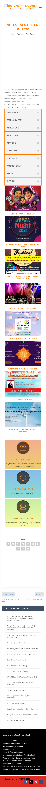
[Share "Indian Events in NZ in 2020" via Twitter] (13, 543)
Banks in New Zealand (12, 763)
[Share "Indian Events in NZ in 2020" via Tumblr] (23, 543)
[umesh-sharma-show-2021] (23, 211)
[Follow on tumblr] (41, 782)
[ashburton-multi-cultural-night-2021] (23, 241)
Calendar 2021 (23, 489)
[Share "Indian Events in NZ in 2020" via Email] (23, 548)
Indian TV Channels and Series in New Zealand (21, 769)
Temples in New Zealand (13, 746)
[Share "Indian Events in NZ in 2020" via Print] (28, 548)
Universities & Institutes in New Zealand (19, 755)
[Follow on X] (31, 782)
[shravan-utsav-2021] (23, 396)
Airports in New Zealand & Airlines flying (19, 758)
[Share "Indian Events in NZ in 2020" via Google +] (18, 543)
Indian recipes (8, 749)
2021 (13, 34)
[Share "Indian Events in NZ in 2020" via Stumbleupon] (18, 548)
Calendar (23, 459)
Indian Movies (23, 518)
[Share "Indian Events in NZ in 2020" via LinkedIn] (32, 543)
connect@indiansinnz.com (14, 101)
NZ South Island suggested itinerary (17, 761)
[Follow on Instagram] (36, 782)
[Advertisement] (23, 64)
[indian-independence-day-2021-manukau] (23, 426)
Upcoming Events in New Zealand (16, 735)
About (5, 740)
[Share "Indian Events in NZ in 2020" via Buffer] (37, 543)
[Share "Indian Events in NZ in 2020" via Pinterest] (28, 543)
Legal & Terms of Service (13, 752)
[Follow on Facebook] (26, 782)
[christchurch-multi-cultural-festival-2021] (23, 273)
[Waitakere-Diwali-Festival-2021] (23, 366)
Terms (7, 107)
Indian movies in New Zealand (15, 743)
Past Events (30, 34)
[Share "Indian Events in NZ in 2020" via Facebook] (8, 543)
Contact (15, 740)
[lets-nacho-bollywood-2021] (23, 305)
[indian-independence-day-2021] (23, 335)
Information (20, 34)
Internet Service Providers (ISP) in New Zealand (21, 766)
